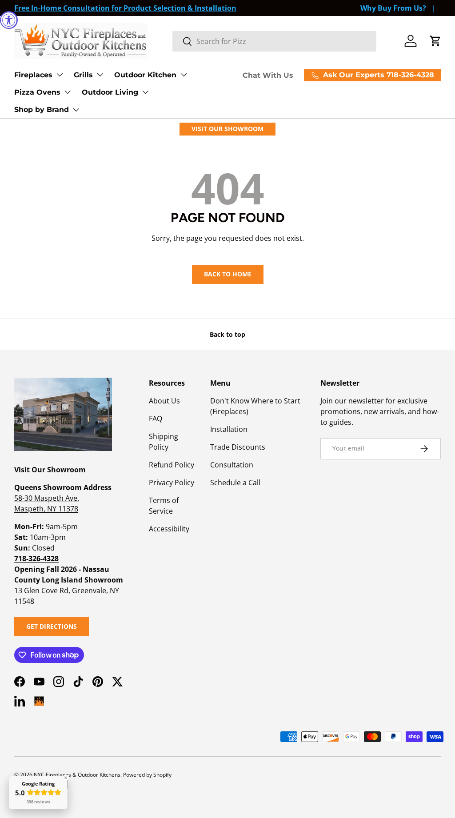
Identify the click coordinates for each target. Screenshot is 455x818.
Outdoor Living (110, 92)
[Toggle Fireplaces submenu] (59, 74)
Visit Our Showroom (227, 128)
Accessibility (169, 529)
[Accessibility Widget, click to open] (9, 20)
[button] (435, 41)
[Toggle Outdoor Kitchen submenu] (183, 74)
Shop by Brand (41, 109)
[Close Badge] (66, 777)
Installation (228, 429)
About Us (164, 401)
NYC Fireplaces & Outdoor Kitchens (77, 774)
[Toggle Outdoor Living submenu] (145, 92)
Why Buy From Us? (393, 8)
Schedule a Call (235, 482)
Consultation (231, 465)
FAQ (155, 418)
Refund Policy (171, 465)
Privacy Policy (171, 482)
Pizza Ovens (37, 92)
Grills (83, 75)
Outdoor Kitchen (145, 75)
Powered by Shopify (147, 774)
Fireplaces (33, 75)
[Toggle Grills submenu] (100, 74)
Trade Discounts (237, 447)
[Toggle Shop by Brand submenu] (76, 109)
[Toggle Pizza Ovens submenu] (67, 92)
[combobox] (274, 41)
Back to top (227, 334)
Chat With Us (268, 75)
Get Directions (51, 626)
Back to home (227, 274)
